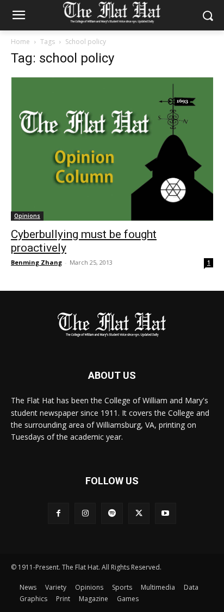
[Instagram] (85, 513)
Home (20, 41)
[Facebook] (58, 513)
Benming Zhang (36, 262)
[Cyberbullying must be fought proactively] (112, 149)
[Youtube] (165, 513)
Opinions (27, 216)
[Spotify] (111, 513)
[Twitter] (139, 513)
